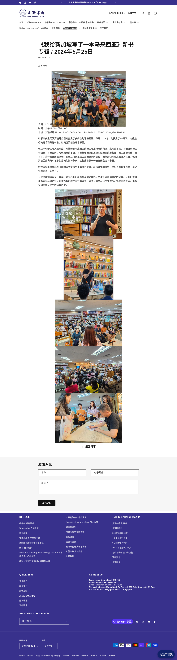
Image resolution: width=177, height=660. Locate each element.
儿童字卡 (116, 562)
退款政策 (23, 605)
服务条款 (84, 656)
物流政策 (103, 656)
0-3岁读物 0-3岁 (120, 533)
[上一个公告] (62, 2)
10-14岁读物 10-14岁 (121, 548)
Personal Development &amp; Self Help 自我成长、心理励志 (41, 554)
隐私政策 (23, 600)
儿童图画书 (117, 528)
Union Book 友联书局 (35, 656)
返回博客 (90, 446)
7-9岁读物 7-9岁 (119, 543)
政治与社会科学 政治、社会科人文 (34, 561)
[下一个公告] (115, 2)
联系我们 (23, 586)
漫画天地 (116, 557)
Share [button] (44, 66)
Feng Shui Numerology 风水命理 (82, 522)
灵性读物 (70, 537)
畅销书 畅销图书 (26, 523)
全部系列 (70, 556)
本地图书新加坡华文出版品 (31, 543)
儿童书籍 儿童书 (119, 523)
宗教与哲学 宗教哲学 (75, 532)
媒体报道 (23, 591)
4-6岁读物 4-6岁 (119, 538)
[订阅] (66, 621)
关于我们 (23, 581)
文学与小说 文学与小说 (29, 538)
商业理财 (23, 533)
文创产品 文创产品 (74, 551)
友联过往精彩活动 (27, 596)
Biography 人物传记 (29, 528)
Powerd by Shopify (52, 656)
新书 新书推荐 (25, 548)
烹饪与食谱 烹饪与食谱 (76, 546)
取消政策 (112, 656)
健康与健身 (71, 527)
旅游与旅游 (71, 542)
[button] (102, 22)
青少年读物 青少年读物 (122, 552)
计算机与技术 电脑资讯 (76, 517)
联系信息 (94, 656)
